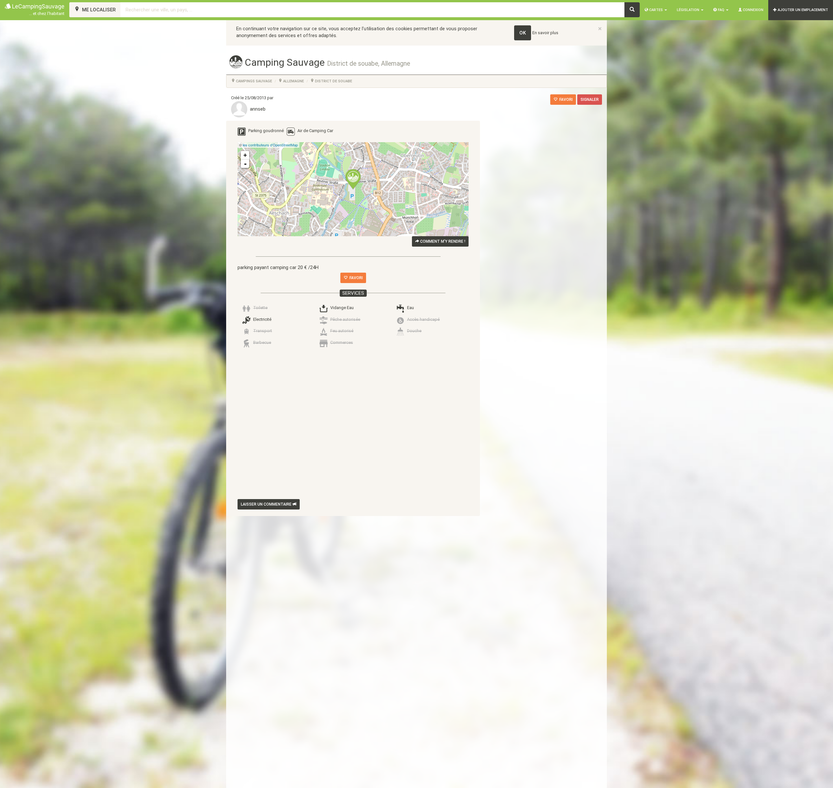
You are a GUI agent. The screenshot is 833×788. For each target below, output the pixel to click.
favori (565, 99)
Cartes (656, 10)
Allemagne (293, 81)
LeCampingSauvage (37, 9)
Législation (688, 10)
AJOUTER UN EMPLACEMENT (802, 10)
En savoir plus (545, 32)
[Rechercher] (632, 9)
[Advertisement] (348, 425)
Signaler (589, 99)
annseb (256, 109)
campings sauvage (253, 81)
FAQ (721, 10)
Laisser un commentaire (267, 504)
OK (522, 33)
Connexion (752, 10)
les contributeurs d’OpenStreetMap (270, 144)
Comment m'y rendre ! (442, 241)
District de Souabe (333, 81)
